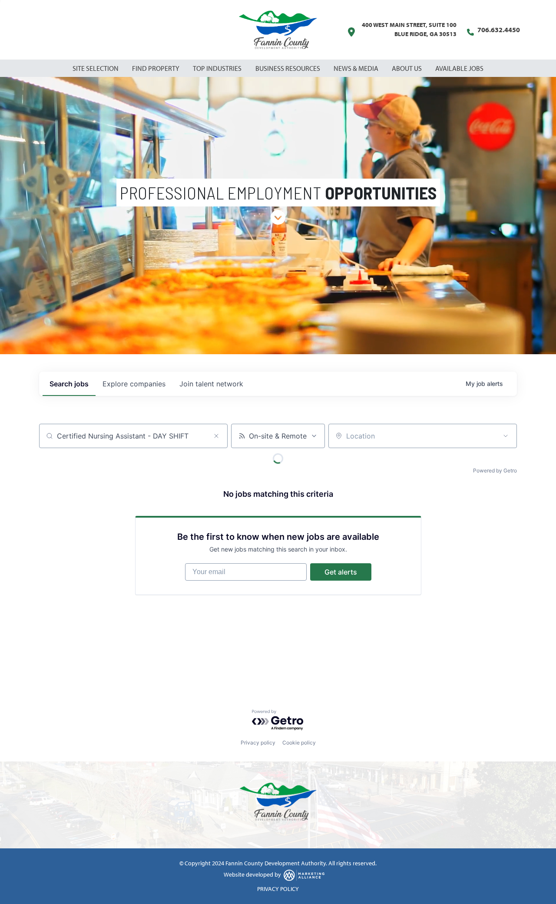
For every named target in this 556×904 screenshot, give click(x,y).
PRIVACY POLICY (278, 889)
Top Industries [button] (218, 68)
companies (134, 383)
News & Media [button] (357, 68)
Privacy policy (258, 742)
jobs (69, 383)
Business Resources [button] (288, 68)
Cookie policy (299, 742)
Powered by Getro (495, 470)
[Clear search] (216, 435)
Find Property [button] (156, 68)
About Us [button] (407, 68)
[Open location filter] (505, 435)
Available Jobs (459, 68)
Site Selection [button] (96, 68)
